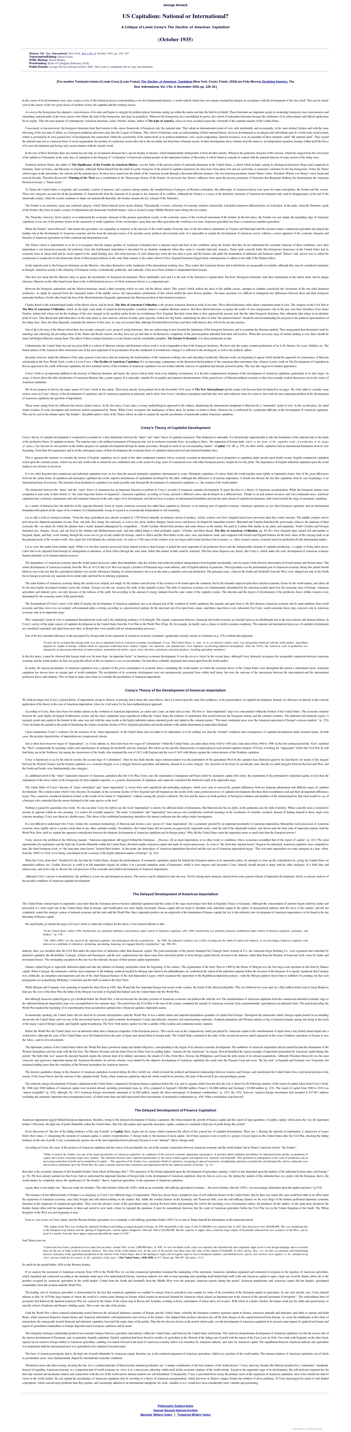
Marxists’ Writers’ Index (156, 1414)
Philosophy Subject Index (175, 1406)
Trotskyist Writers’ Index (194, 1414)
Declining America (274, 81)
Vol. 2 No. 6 (89, 53)
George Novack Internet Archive (175, 1410)
